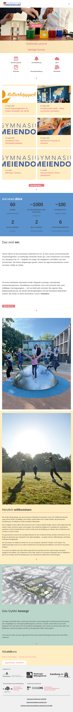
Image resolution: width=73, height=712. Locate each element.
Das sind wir (36, 26)
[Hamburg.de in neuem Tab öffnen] (60, 675)
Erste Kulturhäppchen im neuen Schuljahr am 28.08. (17, 109)
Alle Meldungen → (36, 185)
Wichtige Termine (36, 50)
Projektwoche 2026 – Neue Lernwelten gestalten (52, 109)
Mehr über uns (8, 306)
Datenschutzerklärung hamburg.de (37, 702)
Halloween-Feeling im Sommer (50, 142)
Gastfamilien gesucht (36, 44)
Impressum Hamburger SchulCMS (36, 699)
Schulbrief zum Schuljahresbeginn (13, 142)
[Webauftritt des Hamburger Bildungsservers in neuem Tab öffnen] (36, 675)
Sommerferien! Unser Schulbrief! (50, 174)
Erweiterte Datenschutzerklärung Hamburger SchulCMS (36, 705)
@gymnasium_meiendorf (14, 663)
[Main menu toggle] (69, 4)
